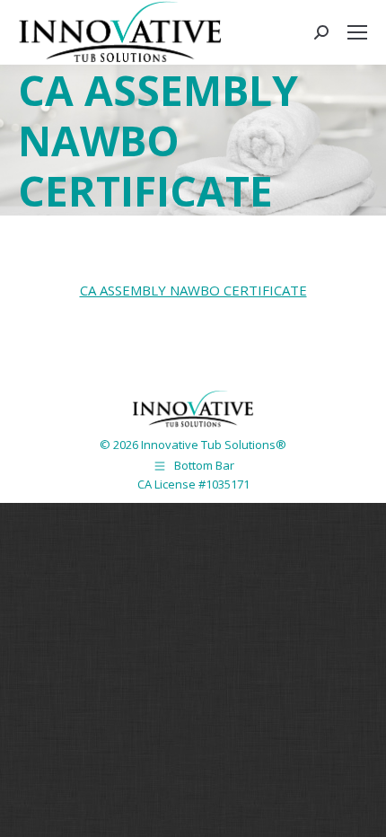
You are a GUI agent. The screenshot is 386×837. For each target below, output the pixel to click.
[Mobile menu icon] (357, 32)
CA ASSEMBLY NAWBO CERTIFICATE (193, 290)
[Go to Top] (359, 810)
